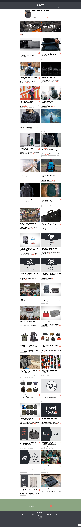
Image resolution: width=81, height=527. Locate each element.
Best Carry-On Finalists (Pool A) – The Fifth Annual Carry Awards (51, 274)
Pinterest (40, 518)
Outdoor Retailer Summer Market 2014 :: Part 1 (50, 466)
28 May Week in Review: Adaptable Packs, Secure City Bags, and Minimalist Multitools (29, 249)
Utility (29, 60)
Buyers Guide (23, 60)
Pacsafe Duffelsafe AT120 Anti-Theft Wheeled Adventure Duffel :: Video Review (50, 225)
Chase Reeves (43, 177)
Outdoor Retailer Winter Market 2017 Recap (29, 298)
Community (46, 7)
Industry (43, 82)
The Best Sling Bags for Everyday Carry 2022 (28, 78)
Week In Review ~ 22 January (48, 298)
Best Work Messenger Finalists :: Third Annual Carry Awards (28, 466)
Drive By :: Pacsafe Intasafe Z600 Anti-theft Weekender (28, 371)
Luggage (32, 377)
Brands (40, 7)
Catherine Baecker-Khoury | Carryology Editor (47, 299)
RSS (41, 512)
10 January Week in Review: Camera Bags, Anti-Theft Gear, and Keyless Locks (29, 346)
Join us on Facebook (37, 512)
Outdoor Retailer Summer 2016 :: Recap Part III (28, 322)
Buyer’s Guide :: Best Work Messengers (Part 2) (26, 395)
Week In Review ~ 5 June (47, 321)
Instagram (43, 512)
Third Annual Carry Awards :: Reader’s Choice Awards (48, 395)
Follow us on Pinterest (40, 512)
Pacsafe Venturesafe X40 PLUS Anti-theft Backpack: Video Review (49, 175)
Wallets (24, 517)
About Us (57, 515)
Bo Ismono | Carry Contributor (45, 201)
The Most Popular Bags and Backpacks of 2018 (48, 102)
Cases (21, 60)
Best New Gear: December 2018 (28, 125)
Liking (27, 60)
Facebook (40, 516)
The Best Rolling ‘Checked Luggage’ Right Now (26, 149)
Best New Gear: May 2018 (26, 174)
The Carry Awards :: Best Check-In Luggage (28, 490)
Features (35, 7)
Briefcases (21, 107)
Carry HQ (22, 56)
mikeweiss (22, 103)
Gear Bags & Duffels (22, 377)
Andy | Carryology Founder (24, 372)
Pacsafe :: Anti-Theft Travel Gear (49, 489)
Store (23, 7)
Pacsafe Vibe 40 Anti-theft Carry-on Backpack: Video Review (49, 199)
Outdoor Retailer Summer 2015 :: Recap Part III (49, 371)
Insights (32, 516)
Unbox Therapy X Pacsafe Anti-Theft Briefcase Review (28, 102)
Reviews (31, 107)
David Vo (43, 372)
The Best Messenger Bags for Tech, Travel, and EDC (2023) (48, 53)
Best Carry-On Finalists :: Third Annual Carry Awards (49, 443)
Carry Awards (43, 254)
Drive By (24, 107)
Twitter (41, 517)
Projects (47, 254)
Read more (28, 82)
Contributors (57, 516)
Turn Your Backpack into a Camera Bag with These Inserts (28, 54)
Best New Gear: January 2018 (27, 199)
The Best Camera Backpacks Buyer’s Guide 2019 (27, 419)
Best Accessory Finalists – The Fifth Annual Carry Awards (29, 274)
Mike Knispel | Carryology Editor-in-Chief (47, 444)
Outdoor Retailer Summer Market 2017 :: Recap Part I (28, 224)
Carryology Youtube (44, 181)
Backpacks (43, 107)
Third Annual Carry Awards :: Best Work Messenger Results (28, 443)
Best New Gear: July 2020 (48, 77)
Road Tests (28, 7)
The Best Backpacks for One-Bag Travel (49, 125)
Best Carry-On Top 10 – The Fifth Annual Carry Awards (49, 249)
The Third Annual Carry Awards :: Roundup (49, 419)
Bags (50, 59)
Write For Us (57, 517)
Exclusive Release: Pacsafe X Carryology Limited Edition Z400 (49, 150)
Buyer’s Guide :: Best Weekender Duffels (49, 346)
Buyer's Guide (53, 7)
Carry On (54, 205)
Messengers (43, 59)
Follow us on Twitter (39, 512)
